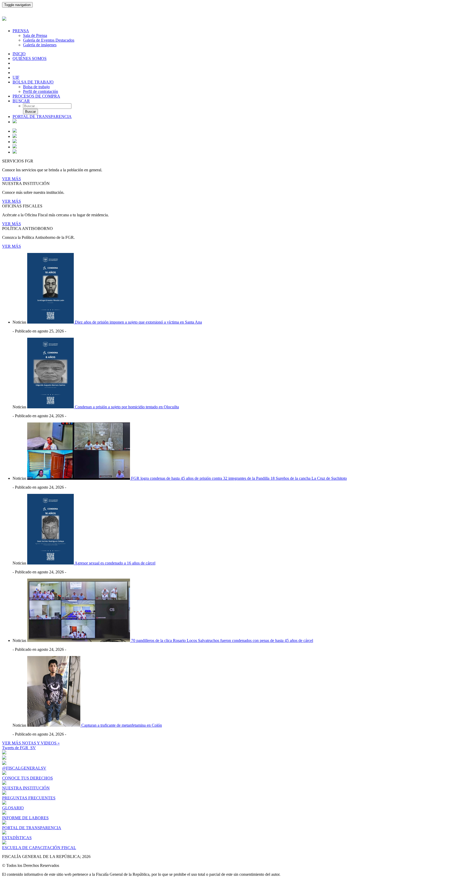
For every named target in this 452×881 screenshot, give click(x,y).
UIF (16, 77)
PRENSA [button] (21, 31)
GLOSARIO (13, 808)
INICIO (19, 54)
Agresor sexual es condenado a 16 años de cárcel (115, 563)
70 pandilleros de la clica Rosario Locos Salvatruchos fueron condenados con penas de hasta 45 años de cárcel (222, 640)
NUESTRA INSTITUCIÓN (26, 788)
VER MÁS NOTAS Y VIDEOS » (31, 743)
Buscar (30, 112)
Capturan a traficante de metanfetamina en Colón (121, 725)
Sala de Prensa (35, 35)
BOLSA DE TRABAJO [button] (33, 82)
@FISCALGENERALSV (24, 768)
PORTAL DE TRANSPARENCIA (42, 116)
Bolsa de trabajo (36, 86)
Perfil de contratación (40, 91)
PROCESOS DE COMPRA (36, 96)
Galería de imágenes (39, 45)
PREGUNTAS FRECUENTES (28, 798)
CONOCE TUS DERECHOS (27, 778)
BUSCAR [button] (21, 101)
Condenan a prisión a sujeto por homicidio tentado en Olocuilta (127, 407)
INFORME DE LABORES (25, 818)
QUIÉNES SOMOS (30, 58)
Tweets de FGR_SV (19, 748)
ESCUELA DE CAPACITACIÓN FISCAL (39, 847)
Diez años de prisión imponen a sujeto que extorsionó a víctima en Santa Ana (138, 322)
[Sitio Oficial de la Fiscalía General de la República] (226, 18)
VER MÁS (11, 179)
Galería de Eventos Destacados (48, 40)
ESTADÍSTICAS (17, 837)
